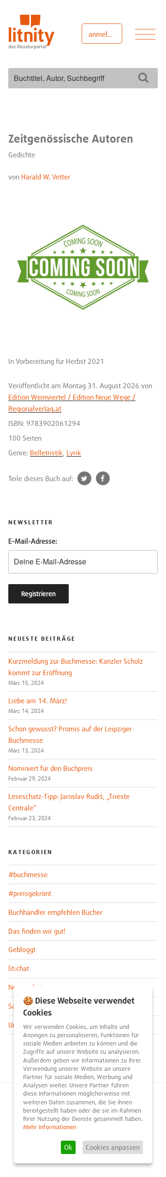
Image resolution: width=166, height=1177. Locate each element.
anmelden (104, 34)
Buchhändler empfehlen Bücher (55, 912)
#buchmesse (27, 874)
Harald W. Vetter (45, 176)
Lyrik (73, 452)
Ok (68, 1147)
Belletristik (46, 452)
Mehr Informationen (49, 1127)
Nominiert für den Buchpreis (50, 768)
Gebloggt (22, 949)
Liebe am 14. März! (37, 700)
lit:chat (18, 968)
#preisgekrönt (29, 893)
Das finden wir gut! (36, 931)
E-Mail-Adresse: (32, 541)
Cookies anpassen (113, 1147)
